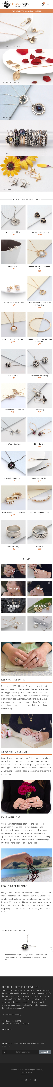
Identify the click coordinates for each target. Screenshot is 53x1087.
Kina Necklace (13, 376)
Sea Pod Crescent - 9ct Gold (39, 512)
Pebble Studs (13, 266)
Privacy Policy (26, 1073)
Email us (8, 1029)
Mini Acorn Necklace (13, 444)
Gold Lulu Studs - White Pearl (13, 303)
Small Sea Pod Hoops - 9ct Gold (13, 512)
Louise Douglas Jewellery (11, 1015)
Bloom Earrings (39, 444)
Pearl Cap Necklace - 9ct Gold (13, 339)
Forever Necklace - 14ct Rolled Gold (39, 267)
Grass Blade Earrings (39, 478)
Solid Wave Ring (13, 546)
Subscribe (45, 1052)
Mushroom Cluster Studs (40, 232)
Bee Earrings (39, 410)
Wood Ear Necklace (13, 232)
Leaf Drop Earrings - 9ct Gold (13, 410)
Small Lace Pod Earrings (40, 376)
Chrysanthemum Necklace (13, 478)
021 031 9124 (17, 1021)
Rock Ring (39, 546)
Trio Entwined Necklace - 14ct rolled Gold (40, 304)
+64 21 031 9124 (22, 1024)
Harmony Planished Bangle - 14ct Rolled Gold (40, 340)
